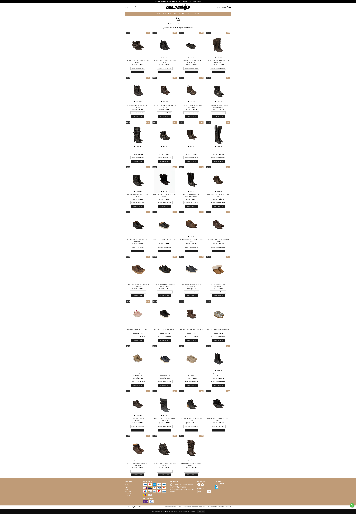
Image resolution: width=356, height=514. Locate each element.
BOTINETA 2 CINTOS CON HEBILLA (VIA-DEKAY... (138, 61)
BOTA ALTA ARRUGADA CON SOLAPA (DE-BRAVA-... (218, 61)
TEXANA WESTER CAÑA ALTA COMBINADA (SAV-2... (191, 195)
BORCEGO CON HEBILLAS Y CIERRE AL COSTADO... (191, 330)
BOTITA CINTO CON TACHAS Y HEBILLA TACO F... (165, 106)
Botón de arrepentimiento (225, 506)
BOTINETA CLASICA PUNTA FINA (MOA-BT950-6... (218, 195)
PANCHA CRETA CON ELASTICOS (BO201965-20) (191, 285)
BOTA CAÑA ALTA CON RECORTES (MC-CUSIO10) (218, 151)
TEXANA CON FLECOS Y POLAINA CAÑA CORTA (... (164, 61)
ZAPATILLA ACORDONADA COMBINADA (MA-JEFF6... (191, 374)
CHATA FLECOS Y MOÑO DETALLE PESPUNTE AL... (191, 61)
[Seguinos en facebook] (202, 484)
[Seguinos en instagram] (198, 484)
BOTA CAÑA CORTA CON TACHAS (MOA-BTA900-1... (218, 106)
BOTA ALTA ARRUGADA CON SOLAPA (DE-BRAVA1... (164, 419)
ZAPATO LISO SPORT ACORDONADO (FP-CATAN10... (164, 285)
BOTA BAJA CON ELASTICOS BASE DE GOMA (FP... (218, 240)
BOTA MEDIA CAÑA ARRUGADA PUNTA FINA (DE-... (164, 195)
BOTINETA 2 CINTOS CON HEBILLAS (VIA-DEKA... (218, 419)
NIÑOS (175, 13)
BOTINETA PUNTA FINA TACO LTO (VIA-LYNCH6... (191, 151)
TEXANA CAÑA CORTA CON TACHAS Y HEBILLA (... (164, 151)
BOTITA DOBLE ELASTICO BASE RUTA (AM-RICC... (191, 106)
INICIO (158, 13)
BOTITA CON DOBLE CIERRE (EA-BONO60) (137, 419)
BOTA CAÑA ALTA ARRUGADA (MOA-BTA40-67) (191, 464)
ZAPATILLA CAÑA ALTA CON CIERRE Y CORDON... (164, 330)
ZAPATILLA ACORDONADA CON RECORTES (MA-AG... (164, 374)
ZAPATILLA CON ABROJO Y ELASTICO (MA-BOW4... (137, 330)
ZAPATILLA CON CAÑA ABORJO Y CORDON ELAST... (137, 374)
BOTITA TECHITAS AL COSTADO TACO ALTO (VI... (191, 419)
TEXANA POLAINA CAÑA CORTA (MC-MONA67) (137, 106)
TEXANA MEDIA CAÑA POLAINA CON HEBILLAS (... (137, 195)
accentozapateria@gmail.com (179, 486)
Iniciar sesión (223, 7)
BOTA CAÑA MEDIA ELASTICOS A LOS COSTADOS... (218, 374)
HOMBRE (164, 13)
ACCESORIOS (182, 13)
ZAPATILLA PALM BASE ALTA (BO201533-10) (164, 240)
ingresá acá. (214, 506)
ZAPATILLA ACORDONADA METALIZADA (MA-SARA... (218, 330)
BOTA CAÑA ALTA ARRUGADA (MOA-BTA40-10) (137, 151)
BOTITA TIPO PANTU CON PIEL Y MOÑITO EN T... (218, 285)
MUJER (170, 13)
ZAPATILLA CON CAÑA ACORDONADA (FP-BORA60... (138, 285)
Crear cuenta (216, 7)
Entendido (201, 511)
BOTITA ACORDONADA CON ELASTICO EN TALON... (138, 240)
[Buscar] (135, 7)
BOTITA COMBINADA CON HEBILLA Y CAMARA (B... (137, 464)
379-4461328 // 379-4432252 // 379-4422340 (183, 484)
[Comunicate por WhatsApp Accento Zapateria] (352, 505)
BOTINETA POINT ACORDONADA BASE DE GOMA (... (191, 240)
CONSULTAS (189, 13)
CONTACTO (196, 13)
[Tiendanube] (133, 507)
